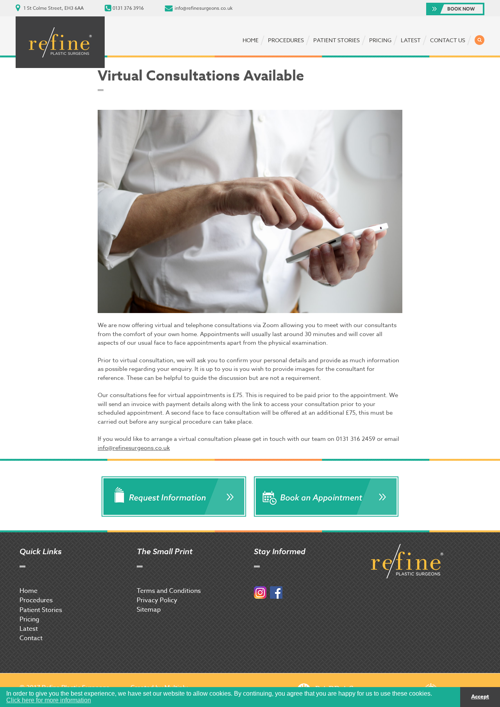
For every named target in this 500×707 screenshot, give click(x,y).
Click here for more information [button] (48, 700)
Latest (411, 40)
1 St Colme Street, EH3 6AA (53, 8)
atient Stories (42, 610)
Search (479, 40)
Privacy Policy (157, 600)
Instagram (260, 592)
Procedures (286, 40)
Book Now (461, 8)
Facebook (276, 592)
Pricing (380, 40)
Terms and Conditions (169, 591)
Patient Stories (336, 40)
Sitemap (149, 609)
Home (251, 40)
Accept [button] (480, 697)
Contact (31, 638)
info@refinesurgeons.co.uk (203, 8)
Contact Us (447, 40)
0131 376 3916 (128, 8)
